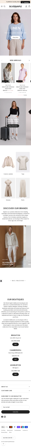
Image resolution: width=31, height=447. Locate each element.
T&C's (10, 432)
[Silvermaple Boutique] (15, 6)
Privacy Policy (4, 432)
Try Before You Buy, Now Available (15, 1)
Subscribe (15, 412)
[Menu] (1, 6)
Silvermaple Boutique (9, 441)
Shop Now (15, 37)
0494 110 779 (15, 356)
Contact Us (25, 430)
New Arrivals (15, 60)
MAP (15, 344)
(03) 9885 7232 (15, 371)
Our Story (3, 430)
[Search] (5, 6)
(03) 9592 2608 (15, 341)
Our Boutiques (17, 430)
